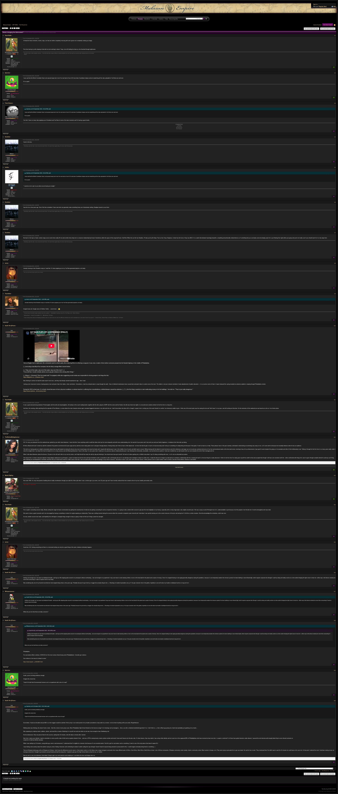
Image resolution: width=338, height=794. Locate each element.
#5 (335, 167)
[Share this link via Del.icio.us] (21, 771)
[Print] (28, 771)
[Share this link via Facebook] (14, 771)
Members (147, 19)
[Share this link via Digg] (16, 771)
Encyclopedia (173, 19)
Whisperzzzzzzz (9, 591)
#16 (335, 572)
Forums (140, 19)
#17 (335, 591)
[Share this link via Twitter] (12, 771)
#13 (335, 475)
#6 (335, 202)
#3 (335, 103)
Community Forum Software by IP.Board (327, 791)
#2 (335, 73)
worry (6, 263)
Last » (17, 28)
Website (134, 19)
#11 (335, 399)
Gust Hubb (8, 35)
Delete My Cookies (19, 791)
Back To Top (5, 791)
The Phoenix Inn (23, 24)
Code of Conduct (317, 24)
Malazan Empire (7, 24)
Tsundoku (8, 293)
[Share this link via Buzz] (18, 771)
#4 (335, 136)
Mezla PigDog (9, 475)
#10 (335, 325)
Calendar (154, 19)
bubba (7, 167)
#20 (335, 700)
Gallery (161, 19)
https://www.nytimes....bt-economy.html (34, 391)
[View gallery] (12, 56)
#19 (335, 670)
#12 (335, 437)
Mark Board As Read (28, 791)
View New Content (327, 24)
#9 (335, 293)
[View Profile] (12, 44)
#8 (335, 263)
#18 (335, 620)
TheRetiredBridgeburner (12, 437)
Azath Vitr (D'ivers (10, 325)
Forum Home (11, 791)
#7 (335, 232)
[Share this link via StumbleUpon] (25, 771)
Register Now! (323, 6)
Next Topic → (333, 770)
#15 (335, 542)
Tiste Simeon (9, 103)
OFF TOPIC (15, 24)
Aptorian (7, 73)
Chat (166, 19)
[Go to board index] (169, 8)
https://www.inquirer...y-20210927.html (33, 661)
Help (334, 6)
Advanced (206, 19)
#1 (335, 35)
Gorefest (7, 136)
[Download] (30, 771)
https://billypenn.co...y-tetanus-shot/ (33, 377)
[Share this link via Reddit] (23, 771)
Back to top (5, 69)
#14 (335, 504)
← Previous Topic (317, 770)
